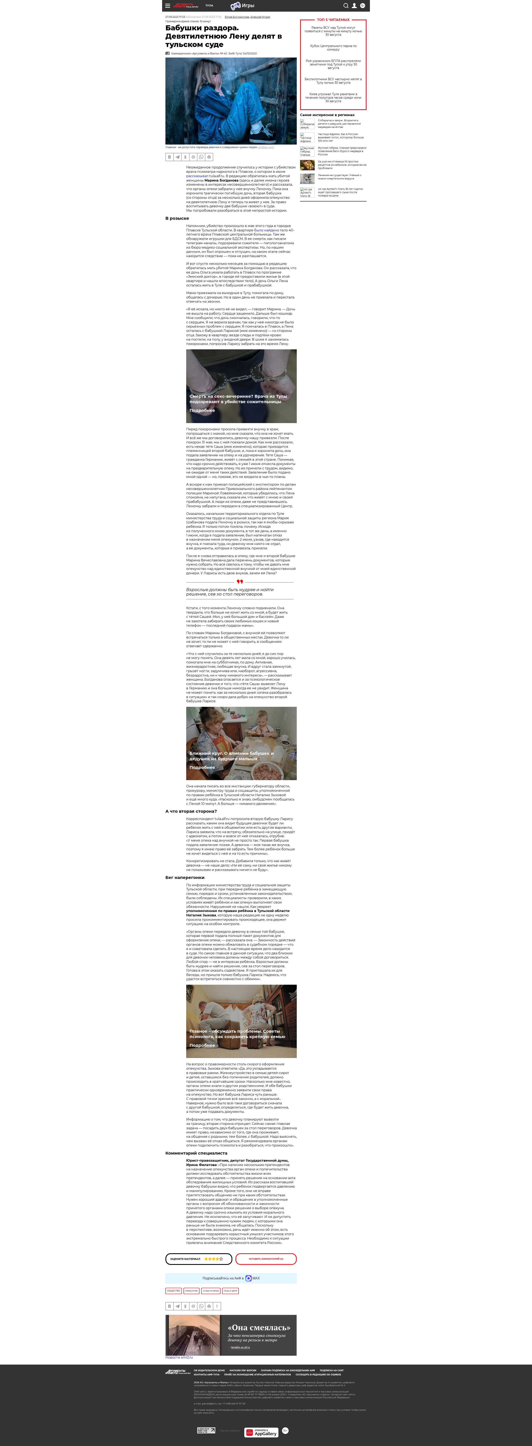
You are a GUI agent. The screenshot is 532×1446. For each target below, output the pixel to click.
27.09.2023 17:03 (175, 16)
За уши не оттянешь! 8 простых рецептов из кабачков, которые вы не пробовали (342, 165)
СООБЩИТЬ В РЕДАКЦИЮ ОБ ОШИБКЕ (318, 1374)
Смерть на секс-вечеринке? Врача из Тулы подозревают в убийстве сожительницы (238, 399)
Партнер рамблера (230, 1430)
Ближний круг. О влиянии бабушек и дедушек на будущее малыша (232, 756)
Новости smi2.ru (179, 1357)
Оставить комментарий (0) (266, 1259)
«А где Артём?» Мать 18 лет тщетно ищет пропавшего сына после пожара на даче (340, 192)
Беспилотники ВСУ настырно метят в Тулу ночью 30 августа (333, 81)
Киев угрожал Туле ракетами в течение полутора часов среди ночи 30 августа (333, 97)
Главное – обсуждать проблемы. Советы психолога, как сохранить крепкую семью (237, 1034)
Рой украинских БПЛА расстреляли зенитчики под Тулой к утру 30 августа (333, 64)
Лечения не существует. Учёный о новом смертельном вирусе (339, 177)
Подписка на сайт (332, 1370)
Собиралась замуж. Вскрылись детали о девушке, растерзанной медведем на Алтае (339, 124)
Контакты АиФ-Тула (206, 1374)
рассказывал (197, 176)
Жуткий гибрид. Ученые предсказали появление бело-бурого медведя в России (342, 151)
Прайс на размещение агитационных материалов (257, 1374)
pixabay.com (266, 147)
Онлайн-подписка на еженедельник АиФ (288, 1370)
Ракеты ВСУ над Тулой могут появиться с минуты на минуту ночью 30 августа (333, 31)
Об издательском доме (209, 1370)
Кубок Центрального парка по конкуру (333, 47)
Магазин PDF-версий (243, 1370)
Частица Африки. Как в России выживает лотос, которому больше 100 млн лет (341, 137)
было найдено (267, 230)
